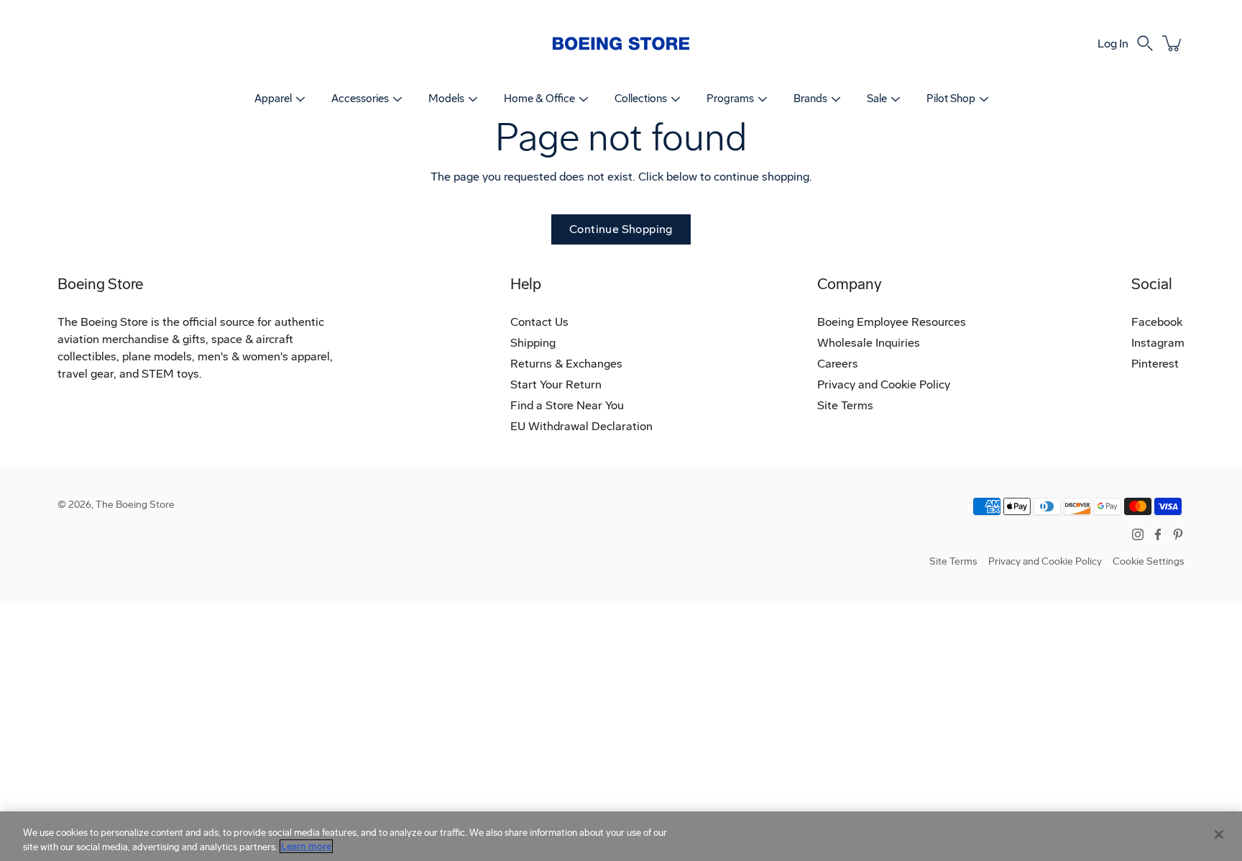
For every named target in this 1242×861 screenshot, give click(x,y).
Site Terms (845, 405)
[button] (1145, 43)
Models (446, 98)
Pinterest (1155, 363)
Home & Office (539, 98)
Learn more (306, 846)
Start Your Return (556, 384)
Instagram (1157, 343)
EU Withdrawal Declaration (581, 426)
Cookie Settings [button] (1148, 561)
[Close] (1219, 834)
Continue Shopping (621, 229)
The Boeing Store (135, 504)
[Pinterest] (1178, 534)
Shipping (533, 343)
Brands (810, 98)
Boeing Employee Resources (891, 322)
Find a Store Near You (567, 405)
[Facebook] (1157, 534)
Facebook (1156, 322)
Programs (730, 98)
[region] (621, 836)
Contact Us (539, 322)
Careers (837, 363)
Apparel (273, 98)
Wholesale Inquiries (868, 343)
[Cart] (1173, 43)
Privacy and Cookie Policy (883, 384)
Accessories (360, 98)
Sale (877, 98)
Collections (641, 98)
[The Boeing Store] (621, 43)
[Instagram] (1137, 534)
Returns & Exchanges (566, 363)
